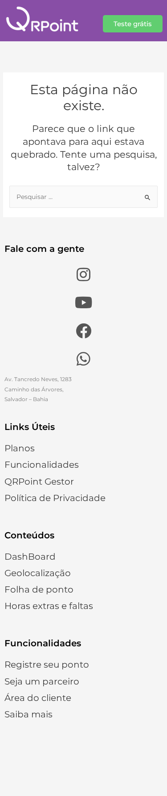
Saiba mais (28, 714)
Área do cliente (37, 698)
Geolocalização (37, 573)
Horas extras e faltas (48, 606)
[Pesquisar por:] (83, 196)
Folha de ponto (38, 589)
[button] (133, 23)
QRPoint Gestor (39, 481)
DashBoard (30, 556)
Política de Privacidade (55, 498)
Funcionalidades (41, 464)
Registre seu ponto (46, 664)
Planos (19, 448)
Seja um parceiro (41, 681)
